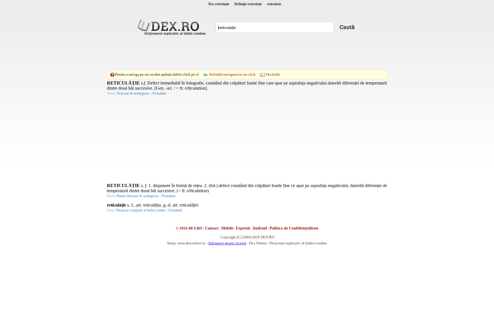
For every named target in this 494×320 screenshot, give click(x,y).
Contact (212, 228)
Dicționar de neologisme (132, 93)
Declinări (273, 74)
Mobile (227, 228)
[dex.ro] (173, 27)
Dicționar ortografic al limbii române (141, 210)
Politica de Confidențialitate (294, 228)
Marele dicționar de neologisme (137, 196)
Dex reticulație (218, 4)
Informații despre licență (227, 243)
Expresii (243, 228)
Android (259, 228)
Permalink (159, 93)
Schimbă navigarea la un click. (232, 74)
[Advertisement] (247, 53)
